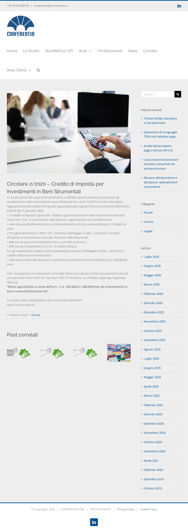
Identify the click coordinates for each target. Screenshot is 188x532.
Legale (148, 231)
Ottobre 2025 (153, 331)
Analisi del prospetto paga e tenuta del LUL (158, 148)
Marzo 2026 (152, 284)
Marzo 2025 (152, 396)
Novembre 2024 (155, 433)
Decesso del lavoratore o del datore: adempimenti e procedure (160, 182)
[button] (38, 69)
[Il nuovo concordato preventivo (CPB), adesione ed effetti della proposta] (18, 346)
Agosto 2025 (152, 349)
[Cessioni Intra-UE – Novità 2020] (119, 346)
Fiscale (35, 315)
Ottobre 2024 (153, 442)
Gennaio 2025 (153, 414)
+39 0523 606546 (18, 6)
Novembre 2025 (155, 321)
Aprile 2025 (151, 386)
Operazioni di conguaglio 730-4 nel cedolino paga (160, 134)
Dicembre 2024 (154, 423)
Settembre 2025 (154, 340)
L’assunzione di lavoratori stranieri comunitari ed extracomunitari (161, 164)
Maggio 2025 (152, 377)
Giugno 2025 (152, 368)
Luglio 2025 (151, 358)
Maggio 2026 (152, 275)
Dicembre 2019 (154, 479)
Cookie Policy (148, 509)
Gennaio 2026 (153, 303)
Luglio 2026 (151, 257)
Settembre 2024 (154, 451)
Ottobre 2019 (153, 488)
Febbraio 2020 (153, 470)
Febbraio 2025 (153, 405)
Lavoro (148, 222)
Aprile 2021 (151, 461)
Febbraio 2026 (153, 294)
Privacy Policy (125, 509)
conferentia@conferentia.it (50, 6)
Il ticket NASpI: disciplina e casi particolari (160, 120)
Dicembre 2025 (154, 312)
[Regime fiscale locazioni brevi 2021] (85, 346)
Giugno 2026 (152, 266)
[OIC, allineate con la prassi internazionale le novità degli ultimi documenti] (52, 346)
